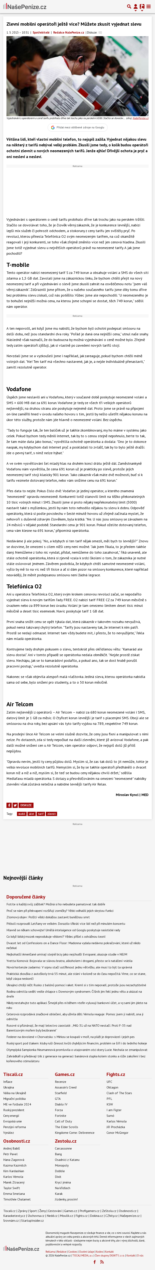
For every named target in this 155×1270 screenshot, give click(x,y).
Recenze (60, 1082)
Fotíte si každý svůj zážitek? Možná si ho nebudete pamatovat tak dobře (55, 904)
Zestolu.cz (65, 1141)
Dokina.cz (96, 1216)
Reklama (50, 1251)
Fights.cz (116, 1074)
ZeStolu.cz (109, 1211)
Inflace (7, 1082)
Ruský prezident (13, 1110)
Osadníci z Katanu (67, 1160)
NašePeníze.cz (141, 118)
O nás (140, 1255)
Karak (59, 1194)
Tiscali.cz (13, 1074)
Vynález (8, 1133)
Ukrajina (8, 1087)
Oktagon (112, 1087)
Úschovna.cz (36, 1216)
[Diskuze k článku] (100, 32)
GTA (58, 1099)
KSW (110, 1104)
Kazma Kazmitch (14, 1165)
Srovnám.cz (11, 1220)
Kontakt (109, 1251)
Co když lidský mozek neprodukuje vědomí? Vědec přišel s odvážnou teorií (56, 936)
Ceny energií (11, 1116)
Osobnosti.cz (16, 1141)
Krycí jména (63, 1182)
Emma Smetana (14, 1194)
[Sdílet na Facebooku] (9, 805)
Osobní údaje (86, 1251)
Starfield (61, 1093)
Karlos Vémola (117, 1121)
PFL (109, 1099)
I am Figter (114, 1110)
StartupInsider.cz (32, 1220)
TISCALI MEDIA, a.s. (82, 1255)
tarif (41, 814)
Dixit (58, 1177)
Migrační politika (14, 1099)
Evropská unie (12, 1121)
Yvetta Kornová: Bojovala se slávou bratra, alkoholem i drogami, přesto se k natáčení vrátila (69, 961)
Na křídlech (62, 1188)
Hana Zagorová (13, 1160)
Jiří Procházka (116, 1127)
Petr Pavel (10, 1154)
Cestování (55, 1211)
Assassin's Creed (65, 1087)
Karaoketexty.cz (14, 1216)
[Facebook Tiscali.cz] (94, 1262)
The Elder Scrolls (66, 1127)
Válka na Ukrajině (14, 1093)
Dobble (60, 1171)
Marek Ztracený (13, 1182)
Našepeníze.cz (130, 1216)
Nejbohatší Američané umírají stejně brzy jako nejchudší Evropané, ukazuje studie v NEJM (66, 954)
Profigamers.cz (89, 1211)
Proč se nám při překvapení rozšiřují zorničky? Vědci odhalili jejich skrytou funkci (59, 911)
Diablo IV (61, 1104)
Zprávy (22, 1211)
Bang (58, 1154)
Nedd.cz (52, 1216)
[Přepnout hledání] (129, 6)
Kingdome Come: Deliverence (74, 1133)
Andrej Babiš (11, 1148)
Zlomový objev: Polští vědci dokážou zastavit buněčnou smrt (48, 917)
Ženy (42, 1211)
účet (31, 814)
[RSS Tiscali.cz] (102, 1262)
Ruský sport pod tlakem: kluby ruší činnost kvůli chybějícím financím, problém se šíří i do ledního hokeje (76, 1043)
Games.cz (65, 1074)
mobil (21, 814)
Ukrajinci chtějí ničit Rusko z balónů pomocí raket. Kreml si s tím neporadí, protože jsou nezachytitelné (76, 985)
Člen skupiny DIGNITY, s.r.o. (110, 1255)
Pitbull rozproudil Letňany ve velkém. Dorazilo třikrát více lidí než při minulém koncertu (65, 924)
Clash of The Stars (119, 1093)
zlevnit (51, 814)
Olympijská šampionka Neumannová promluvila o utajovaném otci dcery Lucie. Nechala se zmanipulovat (77, 1050)
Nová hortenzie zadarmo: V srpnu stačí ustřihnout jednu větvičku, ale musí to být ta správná (69, 967)
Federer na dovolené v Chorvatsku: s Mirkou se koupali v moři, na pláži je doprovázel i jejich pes (70, 1037)
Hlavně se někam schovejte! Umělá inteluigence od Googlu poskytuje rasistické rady (63, 930)
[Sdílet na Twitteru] (15, 805)
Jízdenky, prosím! (66, 1199)
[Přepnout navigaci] (135, 6)
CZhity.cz (111, 1216)
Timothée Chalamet (17, 1199)
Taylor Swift (11, 1188)
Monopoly (62, 1165)
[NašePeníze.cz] (24, 6)
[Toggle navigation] (148, 6)
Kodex (100, 1251)
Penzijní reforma (14, 1127)
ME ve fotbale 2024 (17, 1104)
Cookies (72, 1251)
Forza (59, 1110)
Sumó (110, 1116)
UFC (109, 1082)
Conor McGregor (117, 1133)
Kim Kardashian (13, 1171)
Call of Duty (63, 1121)
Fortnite (60, 1116)
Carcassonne (63, 1148)
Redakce (61, 1251)
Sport (33, 1211)
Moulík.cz (66, 1216)
